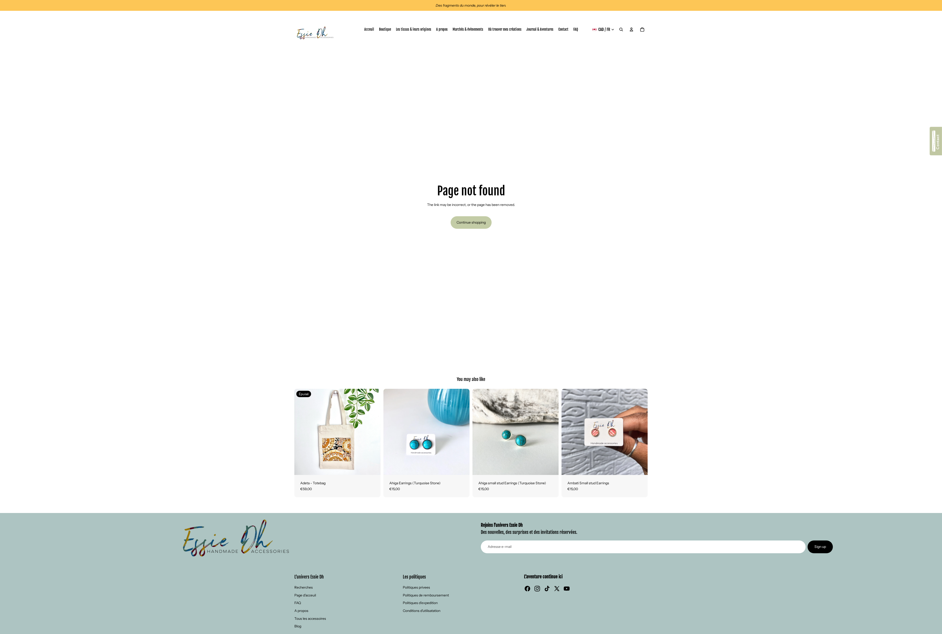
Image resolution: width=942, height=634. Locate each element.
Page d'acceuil (305, 595)
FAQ (297, 603)
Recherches (303, 587)
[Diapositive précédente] (301, 431)
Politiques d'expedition (420, 603)
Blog (297, 626)
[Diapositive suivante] (373, 431)
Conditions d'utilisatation (421, 610)
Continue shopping (471, 222)
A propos (301, 610)
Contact (938, 143)
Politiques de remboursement (426, 595)
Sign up (820, 546)
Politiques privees (416, 587)
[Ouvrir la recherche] (621, 29)
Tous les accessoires (310, 618)
